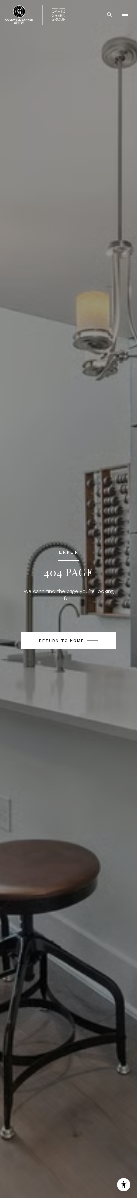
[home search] (109, 15)
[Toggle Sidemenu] (125, 15)
